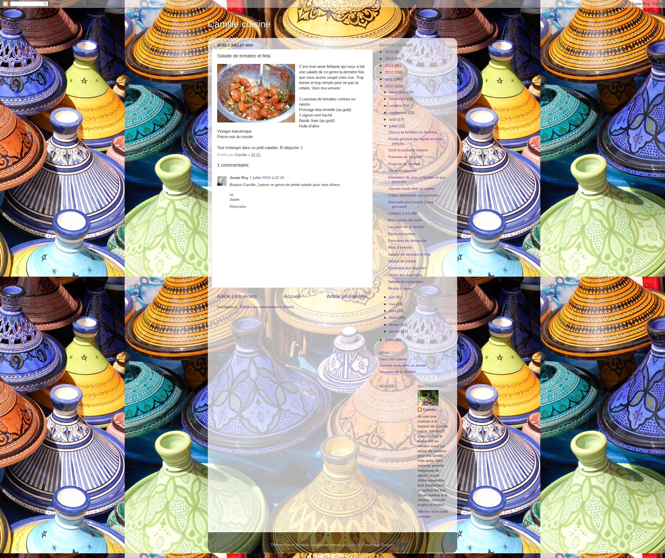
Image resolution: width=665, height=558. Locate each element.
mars (393, 318)
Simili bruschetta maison (408, 150)
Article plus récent (237, 296)
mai (392, 304)
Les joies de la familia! (406, 227)
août (393, 119)
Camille (429, 410)
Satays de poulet (402, 261)
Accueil (292, 296)
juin (392, 297)
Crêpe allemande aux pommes (413, 195)
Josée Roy (239, 178)
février (395, 325)
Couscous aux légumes (407, 268)
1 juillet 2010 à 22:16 (267, 178)
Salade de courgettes (405, 282)
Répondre (238, 207)
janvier (395, 331)
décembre (398, 92)
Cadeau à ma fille (402, 213)
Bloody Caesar (400, 288)
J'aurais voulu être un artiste (411, 189)
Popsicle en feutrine (404, 164)
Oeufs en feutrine (402, 171)
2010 (389, 86)
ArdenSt (354, 545)
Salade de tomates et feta (409, 254)
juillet (393, 126)
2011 (389, 79)
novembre (398, 99)
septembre (398, 113)
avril (393, 311)
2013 (389, 66)
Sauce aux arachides (405, 275)
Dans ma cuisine (401, 234)
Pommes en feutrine (404, 157)
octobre (396, 106)
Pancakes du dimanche (407, 241)
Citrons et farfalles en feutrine (412, 132)
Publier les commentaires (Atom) (267, 307)
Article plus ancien (347, 296)
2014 (389, 59)
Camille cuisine (239, 24)
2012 (389, 72)
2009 (389, 340)
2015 (389, 52)
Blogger (387, 545)
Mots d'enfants (400, 247)
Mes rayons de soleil (405, 220)
